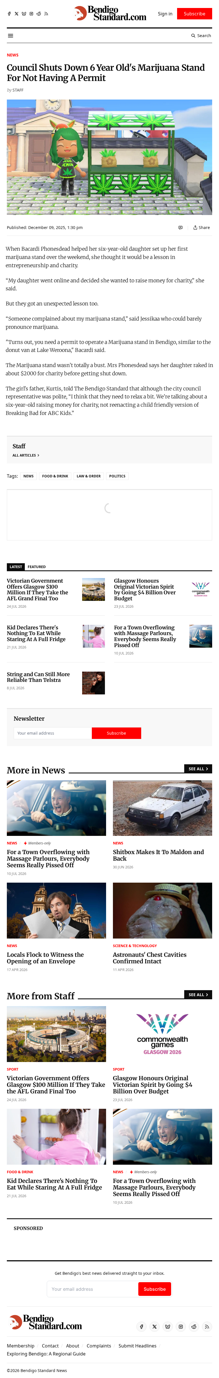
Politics (117, 476)
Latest (16, 566)
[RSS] (46, 13)
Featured (37, 566)
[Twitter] (16, 13)
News (13, 55)
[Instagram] (31, 13)
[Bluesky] (24, 13)
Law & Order (89, 476)
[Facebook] (9, 13)
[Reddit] (38, 13)
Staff (18, 90)
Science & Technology (135, 945)
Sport (12, 1069)
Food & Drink (55, 476)
